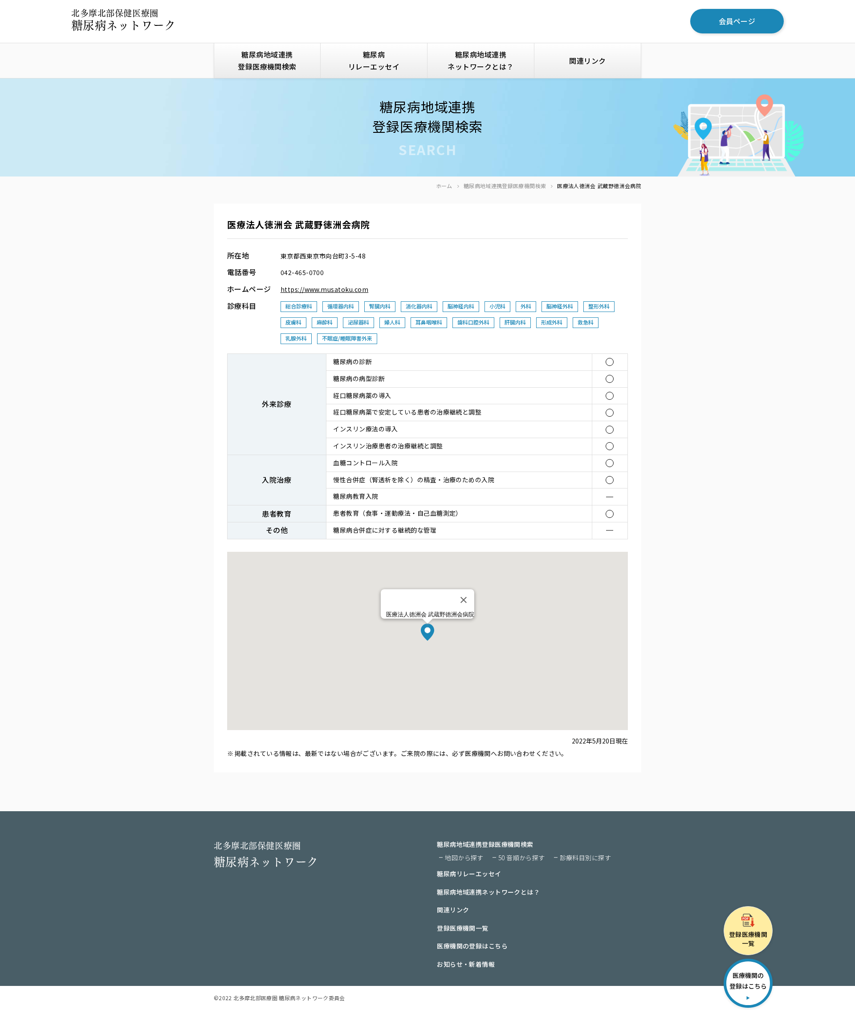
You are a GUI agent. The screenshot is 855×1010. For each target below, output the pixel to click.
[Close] (463, 600)
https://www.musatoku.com (325, 289)
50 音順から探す (521, 857)
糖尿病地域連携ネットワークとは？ (480, 60)
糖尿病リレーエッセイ (373, 60)
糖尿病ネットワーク (123, 20)
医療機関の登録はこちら (472, 945)
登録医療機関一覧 (462, 928)
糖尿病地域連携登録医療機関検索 (505, 185)
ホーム (444, 185)
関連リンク (587, 60)
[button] (427, 632)
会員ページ (737, 21)
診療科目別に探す (585, 857)
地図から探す (464, 857)
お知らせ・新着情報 (466, 964)
